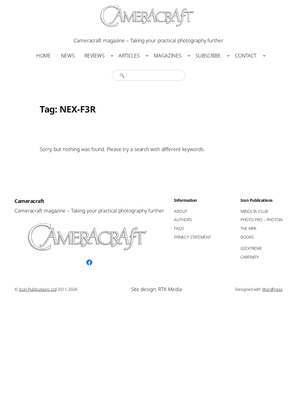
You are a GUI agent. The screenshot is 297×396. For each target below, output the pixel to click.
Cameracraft (29, 200)
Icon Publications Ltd (38, 289)
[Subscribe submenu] (228, 55)
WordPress (272, 289)
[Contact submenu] (264, 55)
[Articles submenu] (147, 55)
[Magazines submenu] (188, 55)
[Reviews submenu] (112, 55)
